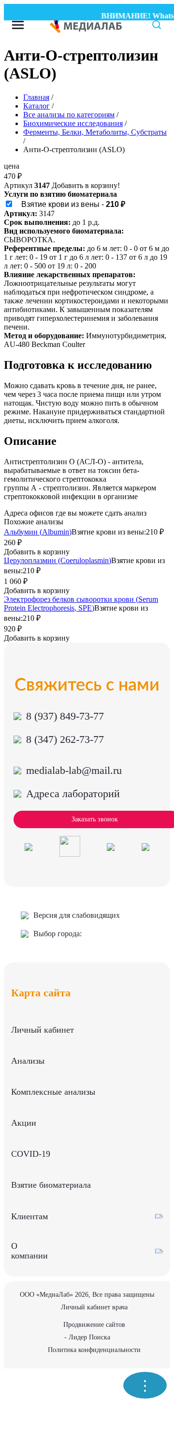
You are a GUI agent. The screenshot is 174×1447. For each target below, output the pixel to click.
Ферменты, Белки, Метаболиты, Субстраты (95, 132)
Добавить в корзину (37, 552)
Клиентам (29, 1216)
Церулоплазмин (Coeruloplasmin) (57, 560)
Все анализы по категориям (69, 114)
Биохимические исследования (73, 123)
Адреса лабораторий (73, 793)
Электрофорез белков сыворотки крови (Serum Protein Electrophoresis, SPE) (81, 603)
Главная (36, 97)
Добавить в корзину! (86, 185)
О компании (29, 1250)
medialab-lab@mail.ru (74, 770)
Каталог (36, 106)
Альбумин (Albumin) (38, 532)
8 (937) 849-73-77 (65, 716)
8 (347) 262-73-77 (65, 739)
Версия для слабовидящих (76, 915)
